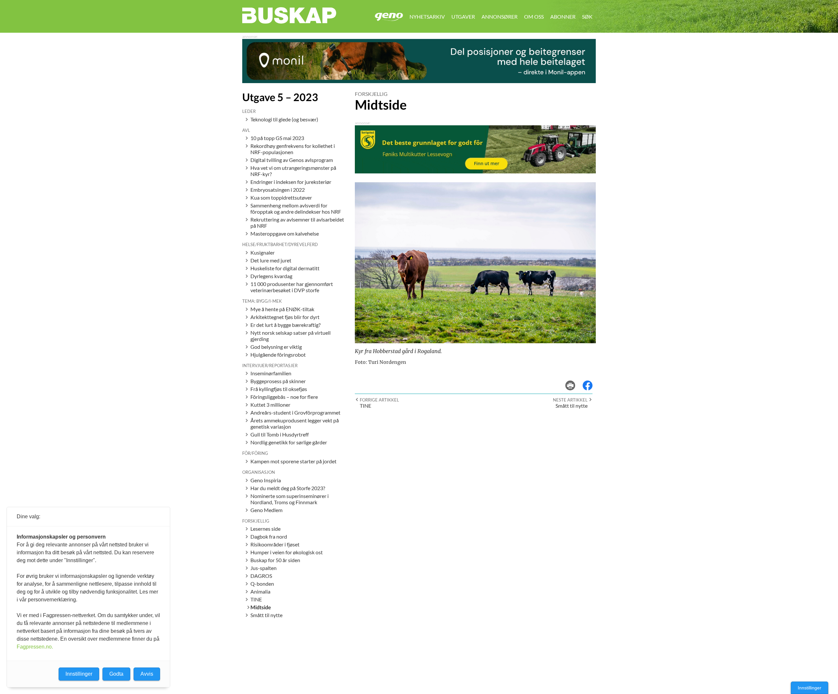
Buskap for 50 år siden (275, 560)
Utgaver (463, 16)
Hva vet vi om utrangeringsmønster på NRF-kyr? (293, 171)
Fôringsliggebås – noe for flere (284, 397)
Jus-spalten (263, 568)
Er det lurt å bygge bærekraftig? (285, 325)
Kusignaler (262, 252)
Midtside (260, 607)
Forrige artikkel (379, 399)
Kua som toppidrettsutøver (281, 197)
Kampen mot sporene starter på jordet (293, 461)
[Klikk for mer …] (419, 81)
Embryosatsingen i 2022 (277, 190)
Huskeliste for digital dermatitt (284, 268)
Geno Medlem (266, 510)
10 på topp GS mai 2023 (277, 138)
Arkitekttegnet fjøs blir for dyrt (284, 317)
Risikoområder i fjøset (275, 544)
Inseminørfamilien (270, 373)
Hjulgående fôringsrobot (278, 354)
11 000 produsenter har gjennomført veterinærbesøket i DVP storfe (291, 287)
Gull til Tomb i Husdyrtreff (279, 434)
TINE (256, 599)
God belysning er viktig (276, 347)
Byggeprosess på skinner (278, 381)
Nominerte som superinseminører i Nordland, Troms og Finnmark (289, 499)
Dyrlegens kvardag (271, 276)
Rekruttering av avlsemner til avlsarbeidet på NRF (297, 222)
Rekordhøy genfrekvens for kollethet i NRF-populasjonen (292, 149)
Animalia (260, 591)
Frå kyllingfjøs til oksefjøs (278, 389)
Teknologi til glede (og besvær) (284, 119)
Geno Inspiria (265, 480)
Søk (587, 16)
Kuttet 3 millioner (270, 404)
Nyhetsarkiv (427, 16)
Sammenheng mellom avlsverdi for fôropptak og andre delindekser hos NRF (295, 208)
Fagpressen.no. (35, 647)
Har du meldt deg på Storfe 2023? (287, 488)
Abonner (562, 16)
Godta (116, 674)
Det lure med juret (270, 260)
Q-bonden (262, 583)
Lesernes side (265, 528)
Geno (388, 17)
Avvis (146, 674)
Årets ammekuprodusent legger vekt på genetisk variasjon (294, 423)
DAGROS (261, 576)
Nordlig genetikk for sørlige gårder (288, 442)
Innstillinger (809, 687)
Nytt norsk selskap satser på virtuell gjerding (290, 335)
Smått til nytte (266, 615)
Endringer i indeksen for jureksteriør (290, 182)
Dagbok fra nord (268, 536)
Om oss (534, 16)
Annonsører (500, 16)
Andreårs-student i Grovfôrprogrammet (295, 412)
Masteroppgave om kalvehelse (284, 233)
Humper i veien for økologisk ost (286, 552)
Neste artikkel (570, 399)
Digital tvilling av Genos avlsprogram (291, 160)
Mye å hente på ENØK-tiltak (282, 309)
